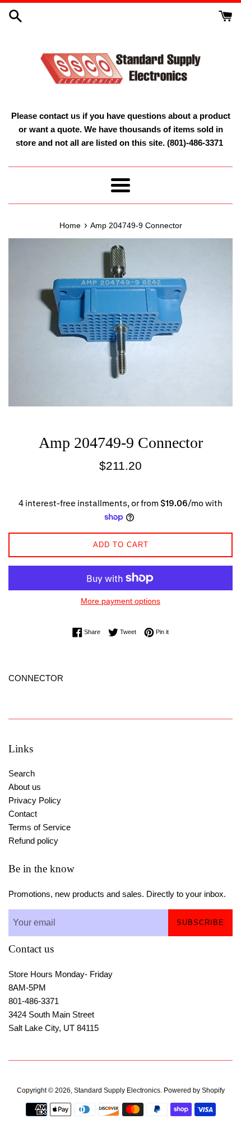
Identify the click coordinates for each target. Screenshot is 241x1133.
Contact (22, 813)
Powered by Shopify (194, 1090)
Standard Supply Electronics (117, 1090)
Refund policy (33, 840)
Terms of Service (39, 827)
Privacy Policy (34, 800)
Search (21, 773)
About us (24, 787)
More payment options (120, 600)
